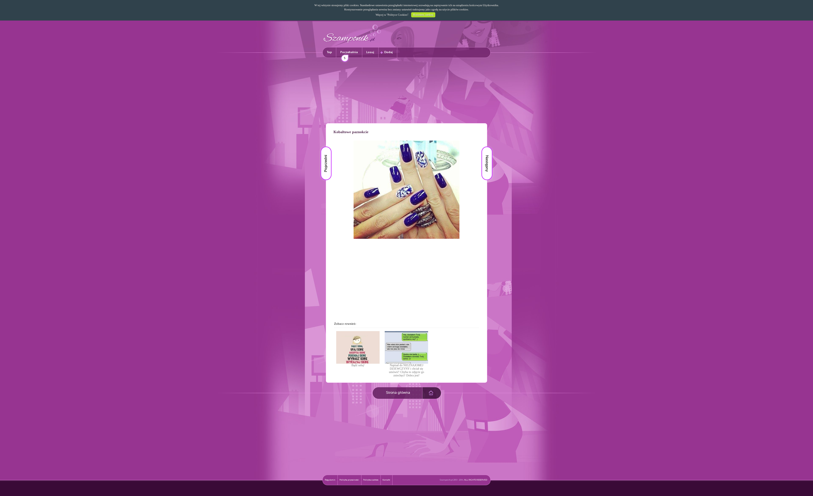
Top (329, 52)
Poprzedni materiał (323, 147)
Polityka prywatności (349, 480)
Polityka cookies (370, 480)
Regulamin (330, 480)
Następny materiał (484, 147)
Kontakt (386, 480)
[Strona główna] (352, 43)
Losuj (370, 52)
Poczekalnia (349, 54)
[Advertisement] (406, 91)
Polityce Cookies (397, 14)
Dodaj (388, 52)
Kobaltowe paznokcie (350, 132)
